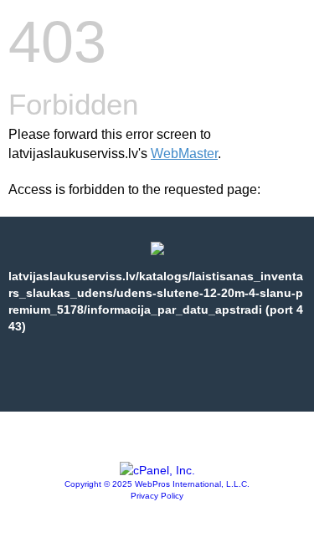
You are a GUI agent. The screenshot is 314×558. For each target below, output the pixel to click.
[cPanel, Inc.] (157, 470)
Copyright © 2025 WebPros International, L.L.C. (157, 484)
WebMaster (184, 153)
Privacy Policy (157, 495)
